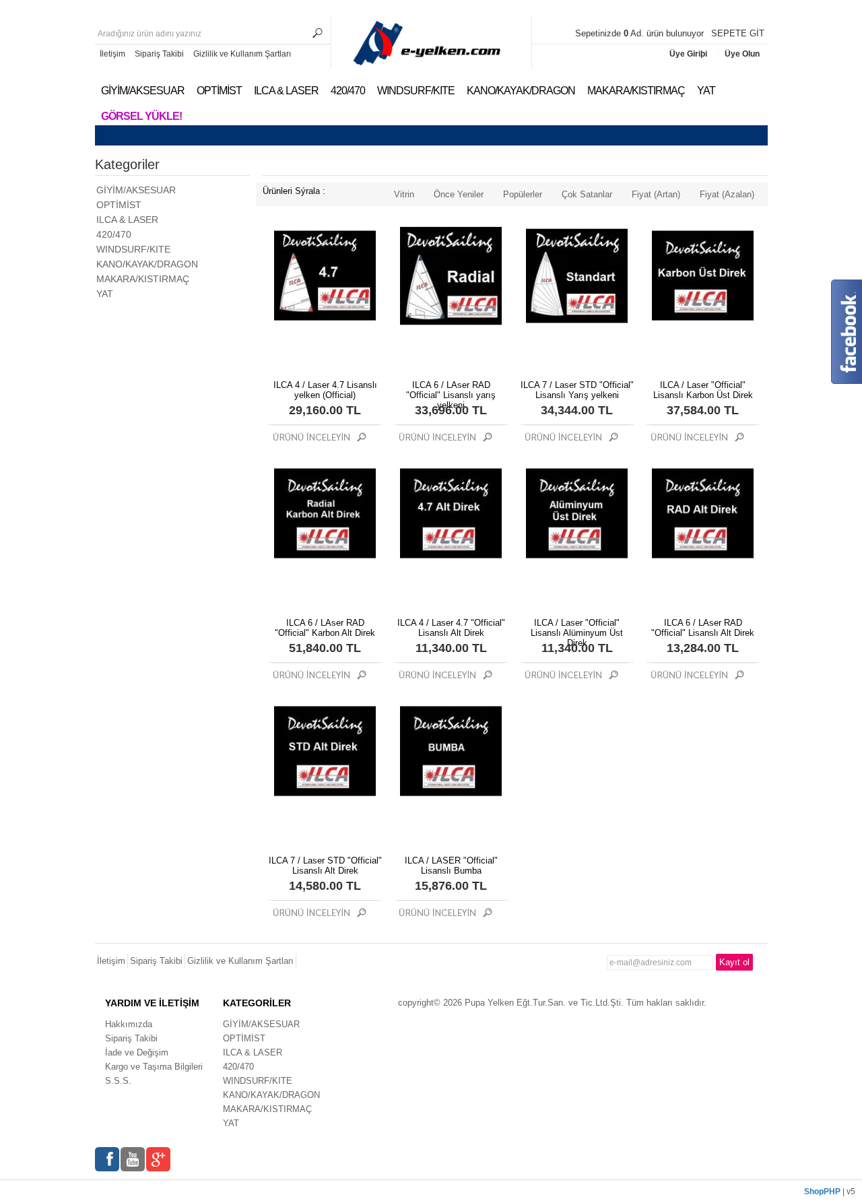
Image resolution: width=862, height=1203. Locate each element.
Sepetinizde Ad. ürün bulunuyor (640, 33)
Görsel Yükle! (141, 116)
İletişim (112, 54)
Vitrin (404, 194)
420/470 (348, 90)
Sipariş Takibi (159, 54)
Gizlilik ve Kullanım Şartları (242, 54)
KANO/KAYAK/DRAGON (521, 90)
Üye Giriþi (689, 54)
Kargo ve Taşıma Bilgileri (154, 1067)
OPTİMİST (219, 90)
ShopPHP (822, 1191)
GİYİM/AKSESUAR (143, 90)
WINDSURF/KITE (416, 90)
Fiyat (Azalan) (727, 194)
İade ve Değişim (136, 1052)
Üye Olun (742, 54)
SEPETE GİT (737, 33)
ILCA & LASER (286, 90)
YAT (706, 90)
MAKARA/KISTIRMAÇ (636, 90)
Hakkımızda (128, 1024)
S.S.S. (118, 1081)
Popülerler (522, 194)
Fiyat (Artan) (656, 194)
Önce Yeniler (459, 194)
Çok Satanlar (587, 194)
